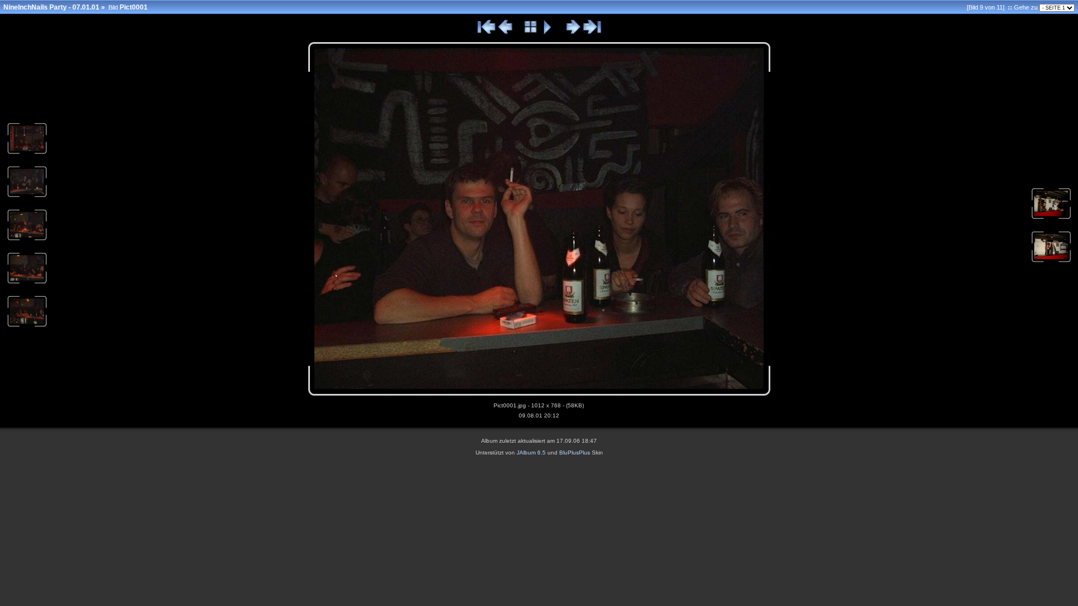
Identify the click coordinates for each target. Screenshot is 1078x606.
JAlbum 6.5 (531, 452)
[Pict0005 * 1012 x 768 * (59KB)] (27, 196)
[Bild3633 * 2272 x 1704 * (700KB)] (1051, 261)
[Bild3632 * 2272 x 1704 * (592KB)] (1051, 218)
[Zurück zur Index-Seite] (530, 32)
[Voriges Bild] (505, 32)
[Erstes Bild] (486, 32)
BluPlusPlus (574, 452)
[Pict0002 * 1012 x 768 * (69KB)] (27, 326)
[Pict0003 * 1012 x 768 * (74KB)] (27, 282)
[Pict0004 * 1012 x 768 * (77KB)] (27, 239)
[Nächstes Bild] (573, 32)
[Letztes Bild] (591, 32)
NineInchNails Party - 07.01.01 (51, 7)
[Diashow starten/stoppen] (547, 32)
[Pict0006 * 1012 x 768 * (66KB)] (27, 153)
